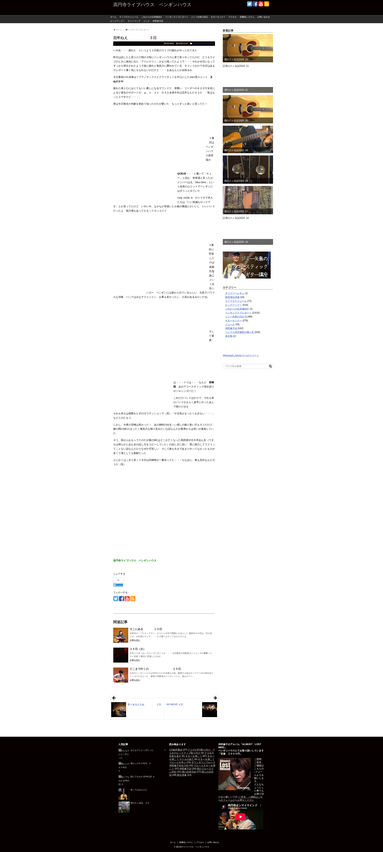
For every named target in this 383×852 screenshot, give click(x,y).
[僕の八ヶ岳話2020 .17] (248, 200)
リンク (146, 21)
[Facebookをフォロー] (255, 5)
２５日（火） (138, 648)
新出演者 (182, 775)
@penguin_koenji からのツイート (241, 355)
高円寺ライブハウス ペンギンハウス (152, 4)
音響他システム (247, 17)
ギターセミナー (218, 17)
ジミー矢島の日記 (199, 17)
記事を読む (135, 640)
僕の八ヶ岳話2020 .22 (236, 59)
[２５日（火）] (120, 655)
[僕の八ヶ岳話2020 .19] (248, 139)
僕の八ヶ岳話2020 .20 (236, 120)
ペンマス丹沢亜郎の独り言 (239, 332)
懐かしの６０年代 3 (140, 763)
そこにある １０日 (146, 629)
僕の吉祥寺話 (189, 772)
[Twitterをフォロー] (249, 5)
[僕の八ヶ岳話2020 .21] (248, 79)
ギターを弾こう (193, 756)
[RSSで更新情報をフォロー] (266, 5)
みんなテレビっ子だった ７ (148, 750)
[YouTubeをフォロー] (260, 5)
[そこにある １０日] (120, 635)
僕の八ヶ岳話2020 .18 (236, 181)
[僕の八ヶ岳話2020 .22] (248, 48)
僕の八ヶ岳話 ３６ (139, 803)
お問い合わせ (263, 17)
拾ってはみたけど (138, 790)
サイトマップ (134, 21)
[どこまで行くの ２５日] (120, 675)
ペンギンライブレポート (176, 17)
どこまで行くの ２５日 (155, 668)
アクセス (232, 17)
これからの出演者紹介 (151, 17)
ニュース (230, 324)
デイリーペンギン (234, 293)
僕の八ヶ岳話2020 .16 (236, 242)
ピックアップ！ (117, 21)
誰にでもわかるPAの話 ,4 (142, 776)
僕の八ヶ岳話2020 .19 (236, 150)
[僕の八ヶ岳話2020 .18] (248, 169)
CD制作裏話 (175, 750)
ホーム (113, 17)
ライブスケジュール (128, 17)
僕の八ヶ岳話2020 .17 (236, 211)
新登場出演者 (232, 297)
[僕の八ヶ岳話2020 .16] (248, 231)
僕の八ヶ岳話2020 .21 (236, 90)
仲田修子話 (158, 21)
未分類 (228, 336)
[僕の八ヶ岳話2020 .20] (248, 109)
